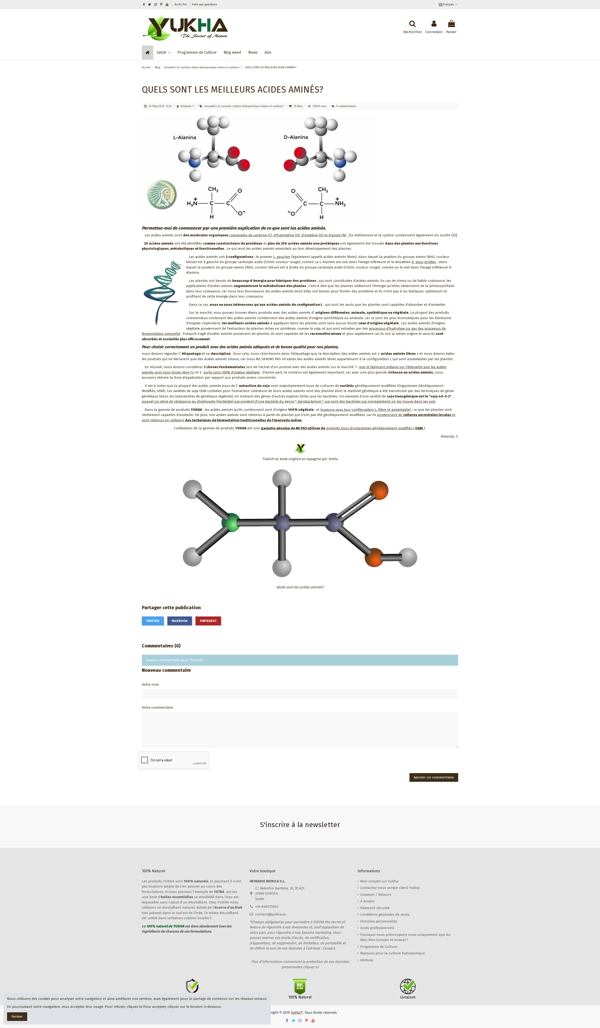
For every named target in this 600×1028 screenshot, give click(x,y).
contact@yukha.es (270, 914)
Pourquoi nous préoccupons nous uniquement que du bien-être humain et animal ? (405, 937)
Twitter (152, 621)
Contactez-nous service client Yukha (390, 888)
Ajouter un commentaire (434, 777)
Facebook (180, 621)
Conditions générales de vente (384, 914)
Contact (329, 948)
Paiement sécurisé (375, 908)
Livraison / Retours (375, 894)
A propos (367, 901)
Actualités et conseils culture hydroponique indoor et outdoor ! (244, 106)
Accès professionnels (377, 928)
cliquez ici (134, 1007)
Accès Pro (181, 4)
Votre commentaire (157, 707)
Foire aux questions (204, 4)
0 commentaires (346, 106)
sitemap (366, 960)
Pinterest (208, 621)
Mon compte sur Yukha (379, 881)
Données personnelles (378, 921)
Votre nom (150, 684)
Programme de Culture (378, 947)
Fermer (17, 1016)
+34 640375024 (266, 906)
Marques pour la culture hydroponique (392, 953)
